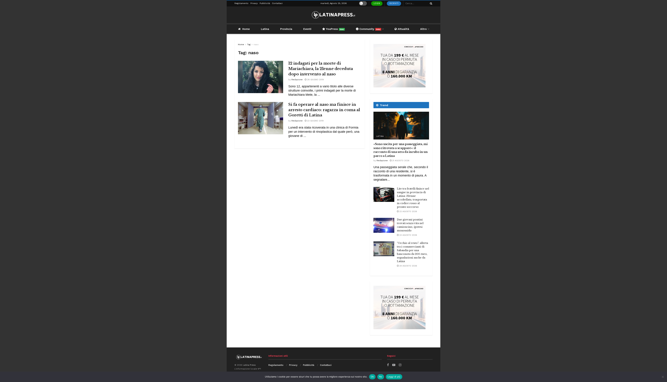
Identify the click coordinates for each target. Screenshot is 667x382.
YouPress (334, 29)
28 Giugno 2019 (315, 79)
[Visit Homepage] (333, 15)
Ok (372, 376)
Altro (423, 29)
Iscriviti (394, 3)
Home (246, 29)
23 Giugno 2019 (315, 121)
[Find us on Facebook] (388, 365)
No (380, 376)
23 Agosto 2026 (408, 235)
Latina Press (249, 365)
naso (256, 44)
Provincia (286, 29)
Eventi (307, 29)
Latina (265, 29)
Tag (248, 44)
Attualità (403, 29)
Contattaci (277, 3)
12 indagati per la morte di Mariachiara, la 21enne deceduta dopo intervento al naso (320, 68)
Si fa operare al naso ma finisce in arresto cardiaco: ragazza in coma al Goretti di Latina (324, 110)
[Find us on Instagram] (400, 365)
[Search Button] (430, 3)
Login (377, 3)
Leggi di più (394, 376)
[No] (662, 377)
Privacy (254, 3)
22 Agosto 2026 (408, 211)
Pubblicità (265, 3)
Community (369, 29)
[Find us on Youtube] (393, 365)
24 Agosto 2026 (408, 266)
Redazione (297, 79)
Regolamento (241, 3)
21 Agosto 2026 (400, 160)
